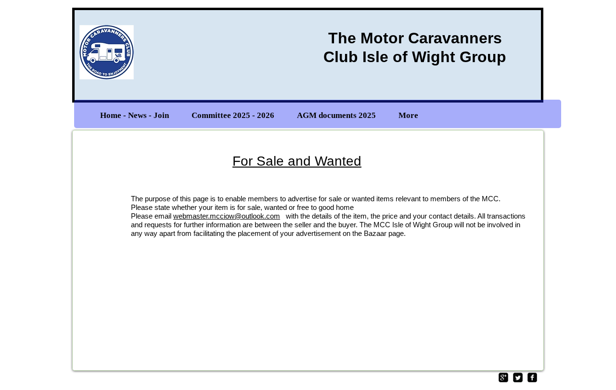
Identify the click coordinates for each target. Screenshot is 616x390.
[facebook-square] (532, 377)
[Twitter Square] (518, 377)
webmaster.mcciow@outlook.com (226, 216)
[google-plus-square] (503, 377)
